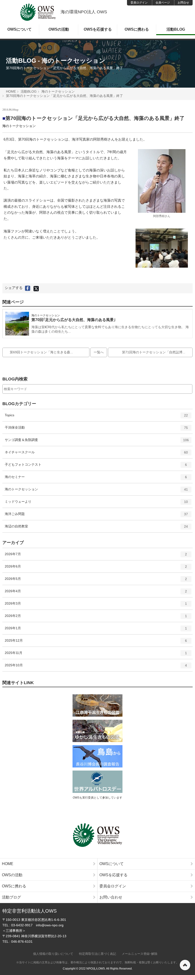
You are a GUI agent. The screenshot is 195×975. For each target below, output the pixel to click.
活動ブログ (11, 897)
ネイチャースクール (96, 454)
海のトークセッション (58, 91)
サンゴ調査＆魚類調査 (97, 442)
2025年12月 (96, 642)
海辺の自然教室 (96, 528)
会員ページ (163, 2)
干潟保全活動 (96, 429)
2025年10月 (96, 667)
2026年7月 (96, 556)
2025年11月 (96, 655)
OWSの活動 (59, 29)
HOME (11, 91)
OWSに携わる (137, 29)
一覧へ (99, 352)
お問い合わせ (110, 897)
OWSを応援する (98, 29)
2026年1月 (96, 630)
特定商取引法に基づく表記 (97, 954)
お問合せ (183, 2)
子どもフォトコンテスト (96, 466)
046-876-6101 (22, 941)
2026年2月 (96, 618)
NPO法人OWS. (96, 968)
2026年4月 (96, 593)
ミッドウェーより (96, 503)
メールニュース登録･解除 (139, 954)
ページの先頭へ (185, 965)
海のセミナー (96, 479)
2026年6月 (96, 568)
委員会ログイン (112, 886)
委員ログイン (139, 2)
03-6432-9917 (22, 925)
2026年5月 (96, 581)
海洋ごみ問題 (96, 516)
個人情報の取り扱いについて (53, 954)
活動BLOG (175, 29)
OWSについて (19, 29)
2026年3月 (96, 605)
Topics (96, 417)
